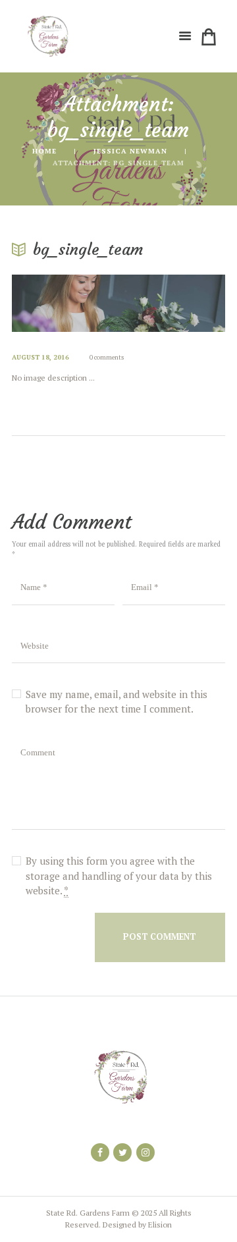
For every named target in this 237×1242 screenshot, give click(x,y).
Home (44, 150)
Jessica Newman (130, 150)
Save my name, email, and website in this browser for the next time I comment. (116, 702)
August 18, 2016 (40, 357)
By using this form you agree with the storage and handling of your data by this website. (119, 875)
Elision (160, 1224)
